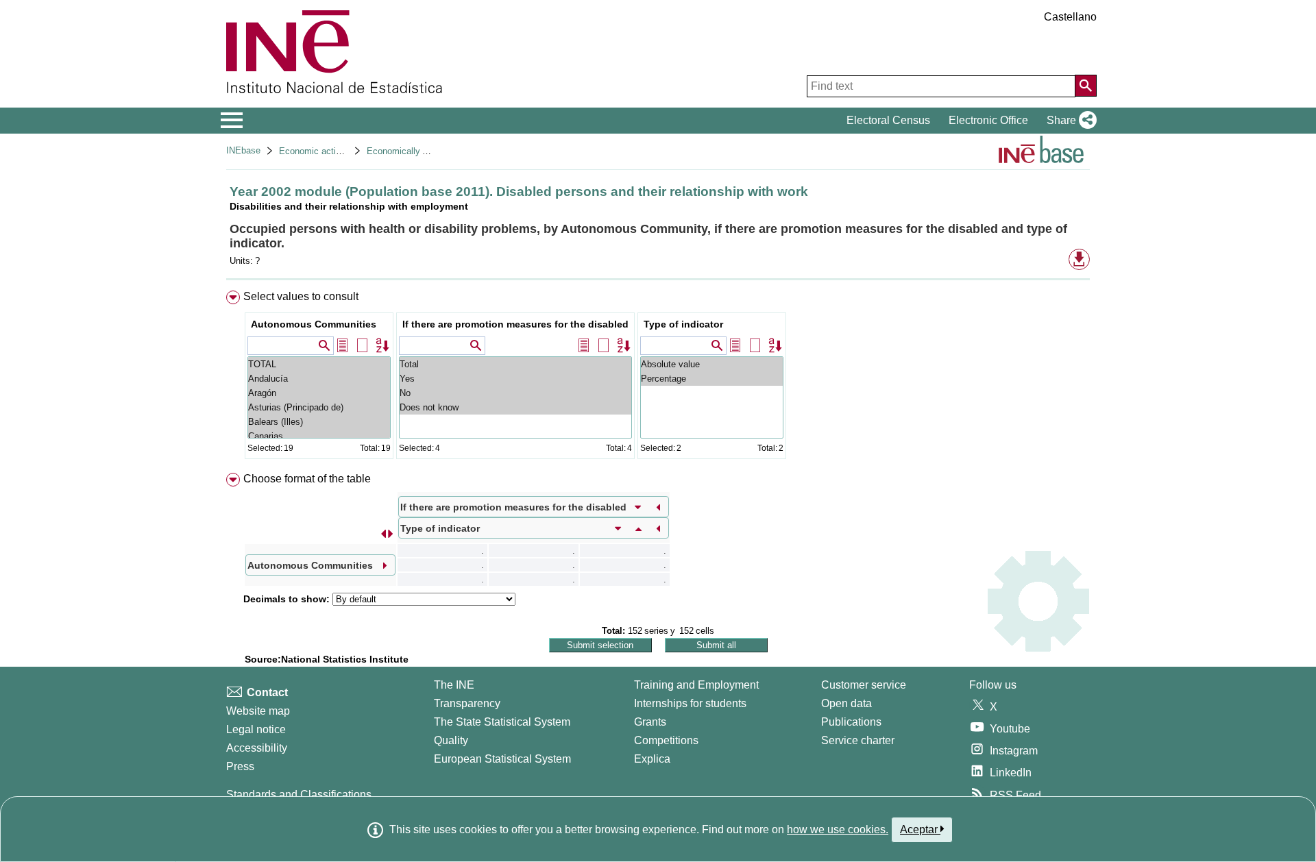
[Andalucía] (319, 378)
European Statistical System (502, 759)
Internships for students (690, 703)
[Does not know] (515, 407)
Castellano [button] (1070, 17)
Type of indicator (683, 324)
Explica (652, 759)
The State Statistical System (502, 722)
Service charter (857, 740)
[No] (515, 393)
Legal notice (256, 729)
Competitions (666, 740)
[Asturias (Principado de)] (319, 407)
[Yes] (515, 378)
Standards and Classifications (298, 794)
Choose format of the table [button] (307, 478)
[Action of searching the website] (1086, 86)
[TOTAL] (319, 364)
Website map (258, 711)
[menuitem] (658, 378)
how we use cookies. (837, 829)
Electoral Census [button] (888, 120)
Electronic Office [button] (988, 120)
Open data (846, 703)
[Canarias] (319, 436)
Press (240, 766)
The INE (454, 685)
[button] (1069, 120)
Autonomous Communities (313, 324)
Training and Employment (696, 685)
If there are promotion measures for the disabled (515, 324)
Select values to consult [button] (300, 296)
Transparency (467, 703)
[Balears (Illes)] (319, 422)
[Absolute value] (712, 364)
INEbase (243, 150)
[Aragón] (319, 393)
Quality (451, 740)
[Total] (515, 364)
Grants (650, 722)
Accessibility (256, 748)
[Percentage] (712, 378)
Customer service (863, 685)
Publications (851, 722)
